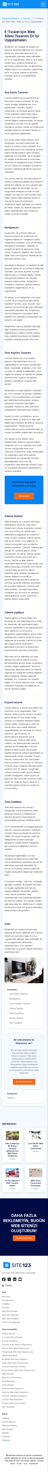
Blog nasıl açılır (8, 1381)
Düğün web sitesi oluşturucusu (15, 1363)
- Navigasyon (13, 998)
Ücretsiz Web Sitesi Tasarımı (14, 1403)
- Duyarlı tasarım (15, 1018)
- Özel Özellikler (15, 1023)
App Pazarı (10, 1318)
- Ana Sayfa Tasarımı (17, 994)
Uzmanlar (6, 1436)
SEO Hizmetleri (8, 1407)
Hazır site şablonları (10, 1315)
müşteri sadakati (14, 888)
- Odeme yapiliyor (15, 1013)
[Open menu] (43, 4)
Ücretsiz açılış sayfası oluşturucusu (17, 1344)
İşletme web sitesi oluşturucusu (15, 1348)
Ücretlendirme (8, 1300)
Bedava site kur (8, 1333)
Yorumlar (5, 1307)
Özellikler (6, 1304)
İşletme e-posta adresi (12, 1377)
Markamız (6, 1440)
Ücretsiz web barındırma (12, 1399)
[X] (9, 1279)
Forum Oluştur (8, 1385)
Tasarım (27, 18)
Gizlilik (19, 1464)
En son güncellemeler (11, 1322)
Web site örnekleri (10, 1311)
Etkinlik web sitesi (9, 1355)
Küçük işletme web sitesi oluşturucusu (18, 1370)
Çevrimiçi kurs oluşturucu (13, 1388)
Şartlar (12, 1464)
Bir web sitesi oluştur (24, 1082)
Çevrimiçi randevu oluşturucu (14, 1396)
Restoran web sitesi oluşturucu (15, 1392)
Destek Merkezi (9, 1422)
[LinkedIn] (14, 1279)
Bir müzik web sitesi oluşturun (15, 1359)
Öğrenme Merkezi (10, 18)
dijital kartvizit (8, 1374)
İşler (7, 1429)
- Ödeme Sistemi (15, 1008)
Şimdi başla (24, 496)
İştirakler (5, 1433)
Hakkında (6, 1418)
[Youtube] (20, 1279)
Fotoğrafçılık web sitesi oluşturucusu (17, 1352)
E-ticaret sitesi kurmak (12, 1337)
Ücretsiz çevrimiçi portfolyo (14, 1366)
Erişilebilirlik (33, 1464)
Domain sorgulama (10, 1341)
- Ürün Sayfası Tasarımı (18, 1003)
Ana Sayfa (6, 1296)
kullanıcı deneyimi (13, 181)
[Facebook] (4, 1279)
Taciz (25, 1464)
